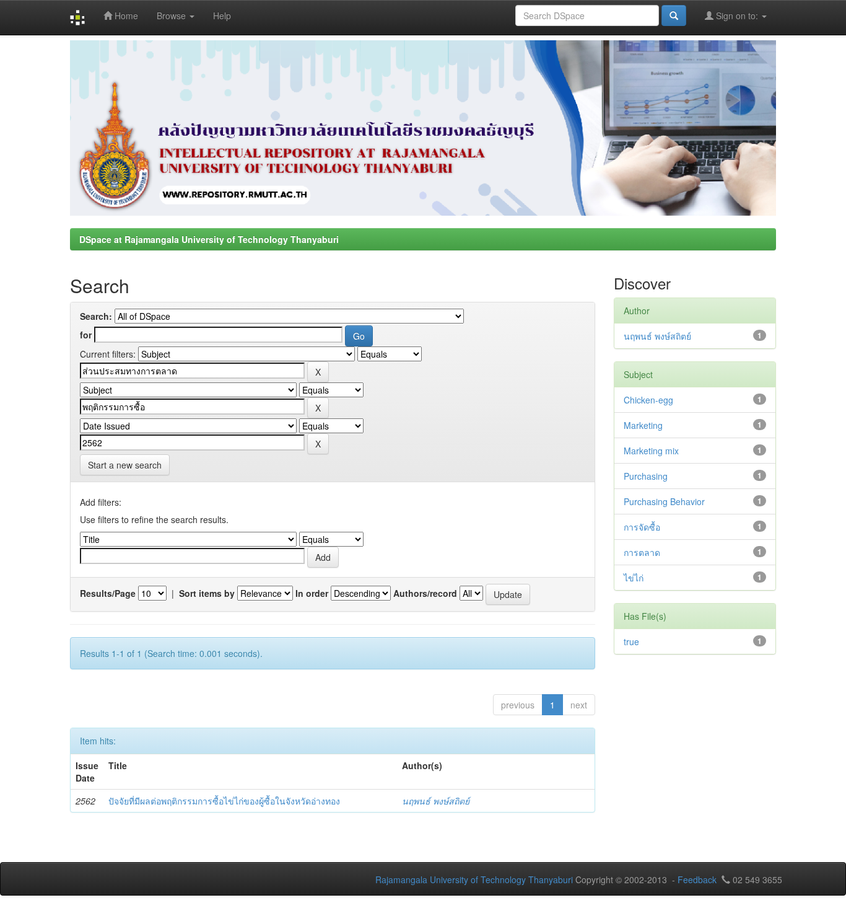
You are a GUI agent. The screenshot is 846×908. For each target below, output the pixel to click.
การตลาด (642, 552)
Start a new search (125, 465)
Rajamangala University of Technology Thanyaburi (474, 879)
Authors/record (425, 593)
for (86, 334)
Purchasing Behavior (664, 501)
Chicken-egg (648, 400)
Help (222, 15)
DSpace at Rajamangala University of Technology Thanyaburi (209, 239)
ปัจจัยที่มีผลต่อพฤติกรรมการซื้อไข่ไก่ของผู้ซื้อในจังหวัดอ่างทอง (224, 801)
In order (311, 593)
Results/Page (108, 593)
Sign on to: (737, 15)
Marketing (643, 425)
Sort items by (207, 593)
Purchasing (646, 476)
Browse (172, 15)
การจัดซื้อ (642, 527)
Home (125, 15)
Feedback (697, 879)
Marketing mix (651, 450)
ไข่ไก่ (633, 577)
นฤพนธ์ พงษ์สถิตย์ (435, 801)
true (631, 641)
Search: (96, 316)
